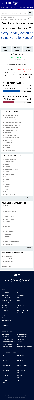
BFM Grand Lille (6, 365)
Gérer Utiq (19, 341)
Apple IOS (24, 280)
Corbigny (7, 166)
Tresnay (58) (8, 132)
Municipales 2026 (7, 256)
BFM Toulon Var (21, 370)
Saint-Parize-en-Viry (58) (12, 137)
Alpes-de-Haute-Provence (12, 241)
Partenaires (5, 312)
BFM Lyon (4, 368)
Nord (6, 209)
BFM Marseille (20, 368)
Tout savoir (14, 7)
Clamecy (7, 164)
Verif (18, 383)
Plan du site (5, 325)
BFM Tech (19, 358)
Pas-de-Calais (9, 224)
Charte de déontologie (7, 346)
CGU (18, 344)
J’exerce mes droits (7, 344)
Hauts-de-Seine (9, 219)
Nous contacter (6, 334)
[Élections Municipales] (10, 3)
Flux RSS (15, 280)
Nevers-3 (7, 189)
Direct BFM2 (5, 295)
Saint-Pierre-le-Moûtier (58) (12, 120)
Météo (3, 315)
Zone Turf (19, 380)
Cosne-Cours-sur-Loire (11, 169)
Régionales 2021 (6, 266)
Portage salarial (21, 305)
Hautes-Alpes (9, 244)
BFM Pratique (20, 298)
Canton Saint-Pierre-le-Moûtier (10, 19)
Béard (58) (8, 145)
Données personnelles (7, 339)
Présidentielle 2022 (7, 264)
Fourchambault (9, 174)
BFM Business (20, 355)
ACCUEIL (3, 17)
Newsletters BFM (6, 320)
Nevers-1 (7, 184)
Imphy (7, 179)
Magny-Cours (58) (10, 150)
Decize (7, 171)
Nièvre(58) (11, 17)
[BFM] (2, 2)
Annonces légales (21, 312)
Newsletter (19, 280)
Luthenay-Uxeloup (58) (11, 127)
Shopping (19, 300)
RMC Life (19, 375)
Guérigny (7, 176)
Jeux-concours (21, 308)
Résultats (30, 7)
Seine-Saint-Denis (10, 216)
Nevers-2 (7, 186)
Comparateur (20, 295)
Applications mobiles (7, 322)
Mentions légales (21, 336)
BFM (2, 7)
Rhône (7, 214)
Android (28, 280)
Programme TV (6, 303)
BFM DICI (19, 363)
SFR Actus (4, 383)
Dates (7, 7)
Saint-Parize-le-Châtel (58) (12, 125)
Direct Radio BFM (6, 298)
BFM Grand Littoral (22, 365)
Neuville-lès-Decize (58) (11, 115)
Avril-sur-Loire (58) (10, 135)
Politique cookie (21, 339)
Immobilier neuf (21, 303)
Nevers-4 (7, 191)
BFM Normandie (6, 370)
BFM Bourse (5, 358)
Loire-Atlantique (9, 231)
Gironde (7, 221)
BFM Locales (5, 360)
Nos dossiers (5, 308)
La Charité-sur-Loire (10, 159)
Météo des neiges (6, 317)
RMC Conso (20, 378)
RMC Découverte (6, 378)
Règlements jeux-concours (24, 310)
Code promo (20, 293)
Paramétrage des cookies (8, 341)
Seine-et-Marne (9, 229)
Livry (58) (7, 147)
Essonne (7, 236)
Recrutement (5, 336)
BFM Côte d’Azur (6, 363)
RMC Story (4, 380)
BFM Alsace (20, 360)
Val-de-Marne (8, 234)
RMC (3, 373)
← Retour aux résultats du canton (17, 64)
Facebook (5, 280)
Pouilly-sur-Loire (10, 194)
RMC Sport (20, 373)
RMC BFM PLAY (6, 375)
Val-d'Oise (8, 239)
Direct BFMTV (5, 293)
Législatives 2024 (7, 259)
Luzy (6, 181)
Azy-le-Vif (24, 19)
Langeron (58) (9, 142)
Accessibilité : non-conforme (24, 346)
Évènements (5, 310)
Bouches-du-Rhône (10, 211)
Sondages (22, 7)
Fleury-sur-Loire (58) (11, 130)
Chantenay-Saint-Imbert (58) (13, 122)
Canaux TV (5, 305)
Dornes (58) (8, 140)
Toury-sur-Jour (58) (10, 117)
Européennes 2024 (7, 261)
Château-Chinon (9, 161)
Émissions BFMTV (6, 300)
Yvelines (7, 226)
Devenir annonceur (22, 334)
